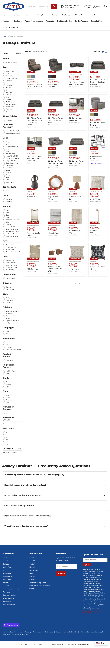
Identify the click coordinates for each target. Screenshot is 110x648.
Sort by (28, 52)
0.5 (6, 439)
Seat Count (8, 428)
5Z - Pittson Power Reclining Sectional (76, 83)
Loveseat (8, 81)
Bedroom (29, 15)
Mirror (7, 83)
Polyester (8, 347)
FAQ (31, 573)
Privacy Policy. (87, 613)
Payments (50, 21)
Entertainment (96, 15)
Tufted (7, 373)
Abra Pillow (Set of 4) (97, 267)
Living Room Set (11, 78)
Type (5, 67)
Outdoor (17, 21)
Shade (6, 378)
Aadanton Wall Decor (96, 157)
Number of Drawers (8, 408)
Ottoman (8, 85)
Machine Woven (10, 371)
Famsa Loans (34, 570)
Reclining (8, 199)
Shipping (7, 283)
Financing (32, 567)
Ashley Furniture (11, 63)
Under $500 (9, 260)
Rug (6, 90)
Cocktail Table (10, 76)
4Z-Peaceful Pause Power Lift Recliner (34, 85)
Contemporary (10, 298)
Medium (8, 384)
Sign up (61, 573)
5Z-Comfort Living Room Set (76, 119)
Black (7, 144)
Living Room (16, 15)
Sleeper (8, 95)
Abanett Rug (53, 233)
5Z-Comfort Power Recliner (97, 124)
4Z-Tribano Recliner (52, 85)
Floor (7, 332)
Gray (7, 142)
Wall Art (8, 100)
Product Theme (7, 355)
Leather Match (10, 227)
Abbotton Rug (32, 269)
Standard (8, 202)
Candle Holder (10, 71)
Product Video (10, 274)
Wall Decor (9, 102)
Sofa (7, 97)
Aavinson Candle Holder (33, 234)
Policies (32, 576)
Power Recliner (10, 245)
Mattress (55, 15)
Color (5, 138)
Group (6, 195)
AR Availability (10, 116)
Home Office (80, 15)
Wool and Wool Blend (13, 350)
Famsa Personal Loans (34, 21)
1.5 (6, 444)
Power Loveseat (11, 247)
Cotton (7, 342)
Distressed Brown (11, 147)
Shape (6, 391)
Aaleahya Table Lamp (75, 198)
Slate (7, 177)
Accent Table (9, 107)
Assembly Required (12, 131)
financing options (21, 510)
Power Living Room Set (13, 252)
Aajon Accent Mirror (53, 198)
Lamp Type (8, 327)
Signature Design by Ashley (12, 317)
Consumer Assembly (8, 126)
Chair (7, 74)
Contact (32, 564)
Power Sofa (9, 250)
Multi (7, 151)
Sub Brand (8, 307)
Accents (6, 21)
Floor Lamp (9, 109)
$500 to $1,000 (10, 263)
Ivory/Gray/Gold (10, 161)
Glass (7, 215)
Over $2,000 (9, 270)
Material (7, 206)
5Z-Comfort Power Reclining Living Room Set (34, 158)
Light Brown (9, 182)
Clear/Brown (9, 168)
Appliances (66, 15)
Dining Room (42, 15)
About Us (32, 561)
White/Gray (9, 165)
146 (70, 284)
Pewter (8, 175)
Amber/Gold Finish (11, 156)
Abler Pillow (74, 269)
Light (7, 387)
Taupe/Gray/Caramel (12, 158)
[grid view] (102, 51)
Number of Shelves (8, 419)
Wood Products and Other (12, 221)
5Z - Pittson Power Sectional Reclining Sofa (55, 120)
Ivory (7, 149)
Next (77, 284)
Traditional (9, 300)
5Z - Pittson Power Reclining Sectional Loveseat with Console (34, 121)
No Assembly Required (13, 133)
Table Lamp (9, 334)
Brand (6, 58)
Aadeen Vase (32, 197)
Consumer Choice (11, 191)
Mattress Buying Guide (37, 583)
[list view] (105, 51)
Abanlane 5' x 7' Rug (75, 231)
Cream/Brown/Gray (11, 163)
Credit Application (64, 21)
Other (7, 217)
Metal (7, 213)
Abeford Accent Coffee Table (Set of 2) (55, 268)
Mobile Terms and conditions (92, 611)
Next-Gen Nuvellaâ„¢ (12, 236)
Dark (7, 382)
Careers (32, 579)
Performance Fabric (12, 232)
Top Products (9, 187)
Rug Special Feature (9, 366)
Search (31, 558)
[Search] (54, 6)
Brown (7, 170)
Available (8, 120)
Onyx (7, 180)
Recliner (8, 88)
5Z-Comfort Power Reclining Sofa (76, 162)
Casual (7, 303)
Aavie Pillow (95, 199)
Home (5, 15)
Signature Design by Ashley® (12, 312)
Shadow (8, 173)
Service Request (81, 21)
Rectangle (8, 400)
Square (7, 398)
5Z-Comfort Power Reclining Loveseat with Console (55, 163)
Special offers (96, 21)
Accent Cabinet (10, 104)
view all (18, 53)
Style (5, 294)
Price (5, 256)
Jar (6, 111)
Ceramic (8, 224)
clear (19, 448)
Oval (7, 395)
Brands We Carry (10, 27)
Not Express (9, 289)
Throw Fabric (9, 338)
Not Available (10, 278)
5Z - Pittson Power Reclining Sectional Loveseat (97, 82)
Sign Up (86, 565)
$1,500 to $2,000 (11, 268)
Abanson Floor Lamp (96, 231)
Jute (6, 345)
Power (6, 241)
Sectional (8, 92)
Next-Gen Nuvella (11, 229)
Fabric (7, 210)
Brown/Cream (10, 154)
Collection (8, 449)
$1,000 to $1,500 (11, 265)
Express (8, 287)
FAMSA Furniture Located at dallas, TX (92, 632)
